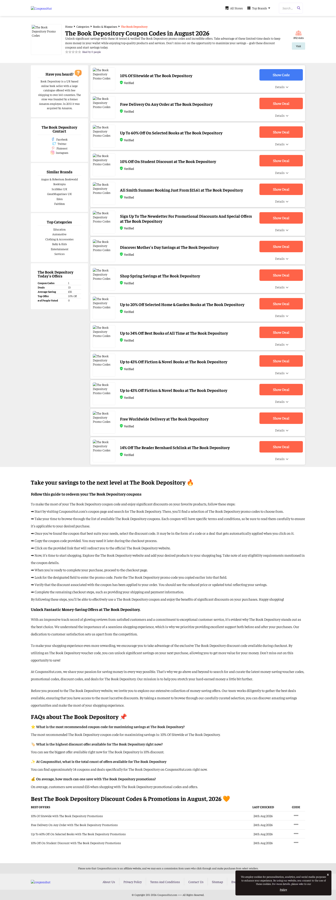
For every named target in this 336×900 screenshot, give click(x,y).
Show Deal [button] (281, 103)
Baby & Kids (59, 244)
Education (59, 229)
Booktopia (59, 184)
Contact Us (195, 882)
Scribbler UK (59, 189)
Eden (59, 199)
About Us (109, 882)
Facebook (62, 139)
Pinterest (61, 148)
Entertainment (59, 249)
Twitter (62, 144)
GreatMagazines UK (59, 194)
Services (59, 254)
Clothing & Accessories (59, 239)
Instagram (62, 153)
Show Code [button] (281, 74)
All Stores (236, 8)
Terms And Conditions (165, 882)
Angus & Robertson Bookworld (59, 179)
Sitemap (217, 882)
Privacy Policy (132, 882)
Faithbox (59, 204)
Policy (283, 889)
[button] (291, 8)
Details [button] (280, 87)
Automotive (59, 234)
